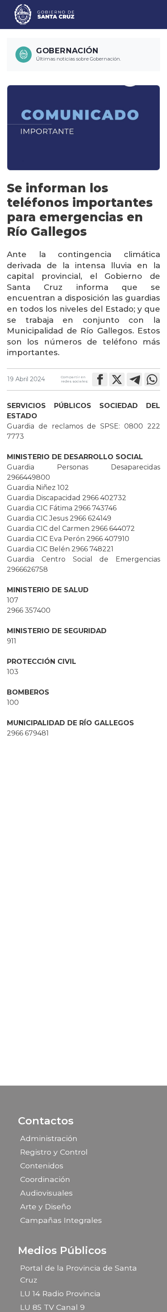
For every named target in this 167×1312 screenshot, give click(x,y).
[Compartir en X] (117, 379)
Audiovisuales (46, 1192)
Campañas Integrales (61, 1220)
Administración (49, 1138)
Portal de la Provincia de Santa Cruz (78, 1273)
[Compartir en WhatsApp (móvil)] (152, 379)
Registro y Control (54, 1151)
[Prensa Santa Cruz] (45, 14)
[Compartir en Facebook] (99, 379)
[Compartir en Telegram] (134, 379)
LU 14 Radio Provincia (60, 1293)
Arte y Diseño (45, 1206)
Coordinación (45, 1179)
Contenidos (41, 1165)
